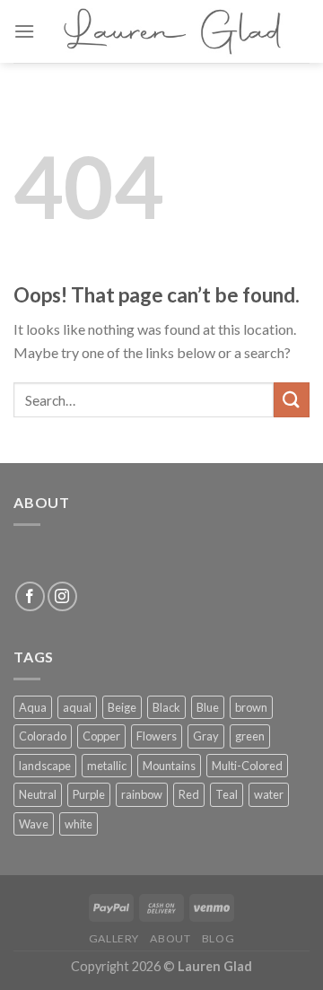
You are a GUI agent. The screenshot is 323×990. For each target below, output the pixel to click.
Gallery (114, 938)
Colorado (42, 736)
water (269, 794)
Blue (207, 707)
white (78, 824)
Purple (89, 794)
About (170, 938)
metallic (107, 765)
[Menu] (24, 31)
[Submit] (292, 399)
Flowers (156, 736)
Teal (226, 794)
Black (166, 707)
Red (189, 794)
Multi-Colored (247, 765)
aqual (77, 707)
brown (251, 707)
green (250, 736)
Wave (33, 824)
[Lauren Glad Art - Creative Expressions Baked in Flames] (172, 31)
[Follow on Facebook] (30, 596)
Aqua (33, 707)
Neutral (38, 794)
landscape (45, 765)
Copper (101, 736)
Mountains (169, 765)
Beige (122, 707)
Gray (206, 736)
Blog (218, 938)
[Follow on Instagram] (62, 596)
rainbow (141, 794)
